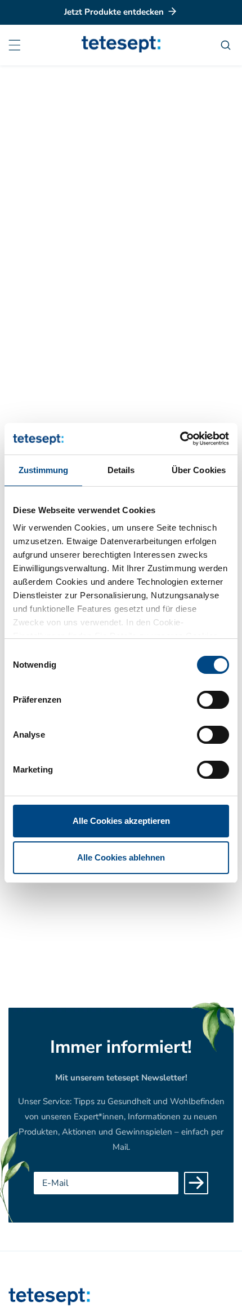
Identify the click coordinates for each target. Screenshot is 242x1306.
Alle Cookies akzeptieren (121, 821)
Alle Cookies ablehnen (121, 857)
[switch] (213, 700)
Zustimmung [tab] (44, 470)
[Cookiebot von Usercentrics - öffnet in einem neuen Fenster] (180, 438)
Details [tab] (121, 470)
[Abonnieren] (196, 1183)
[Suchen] (227, 45)
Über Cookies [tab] (199, 470)
